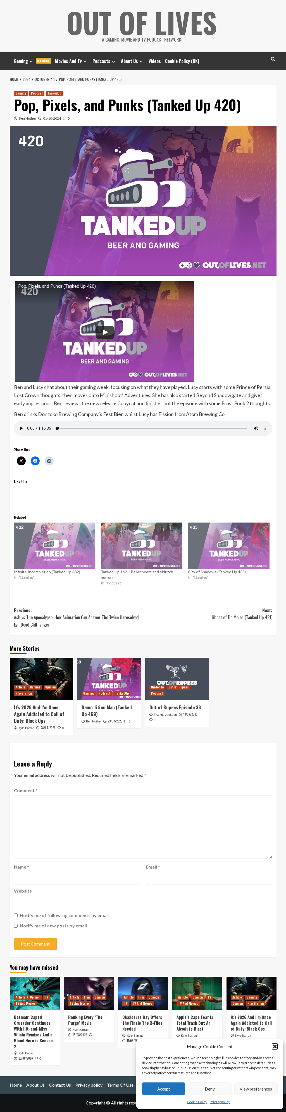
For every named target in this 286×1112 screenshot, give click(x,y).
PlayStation (24, 693)
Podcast (37, 93)
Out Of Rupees (178, 687)
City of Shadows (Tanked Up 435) (217, 571)
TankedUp (54, 93)
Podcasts (101, 61)
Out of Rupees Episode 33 (175, 707)
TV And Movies (25, 1003)
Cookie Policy (197, 1102)
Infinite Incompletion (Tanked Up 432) (47, 571)
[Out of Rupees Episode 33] (177, 679)
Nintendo (157, 687)
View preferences (256, 1088)
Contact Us (60, 1084)
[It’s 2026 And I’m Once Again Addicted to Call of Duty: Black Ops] (41, 679)
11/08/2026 (134, 1040)
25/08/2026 (25, 1058)
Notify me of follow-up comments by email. (65, 915)
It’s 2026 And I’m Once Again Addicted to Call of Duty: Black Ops (39, 714)
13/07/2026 (190, 714)
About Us (129, 61)
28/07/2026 (48, 728)
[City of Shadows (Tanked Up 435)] (229, 546)
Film (87, 997)
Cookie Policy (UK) (182, 61)
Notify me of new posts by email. (54, 925)
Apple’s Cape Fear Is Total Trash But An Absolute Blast (195, 1023)
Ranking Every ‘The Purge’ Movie (85, 1020)
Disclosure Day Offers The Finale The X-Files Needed (142, 1023)
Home (16, 1084)
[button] (275, 1046)
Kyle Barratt (26, 728)
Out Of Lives (141, 22)
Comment (25, 790)
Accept (163, 1088)
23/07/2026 (115, 721)
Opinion (50, 687)
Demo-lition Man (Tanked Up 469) (107, 710)
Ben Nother (27, 118)
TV (47, 997)
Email (153, 866)
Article (20, 687)
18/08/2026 (80, 1035)
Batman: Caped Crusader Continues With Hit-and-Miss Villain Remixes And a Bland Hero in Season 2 (33, 1031)
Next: (242, 614)
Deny (210, 1088)
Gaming (31, 61)
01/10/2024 (52, 118)
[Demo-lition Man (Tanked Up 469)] (109, 679)
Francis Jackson (165, 714)
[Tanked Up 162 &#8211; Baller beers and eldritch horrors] (141, 546)
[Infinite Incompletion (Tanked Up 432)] (55, 546)
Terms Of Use (120, 1084)
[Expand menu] (31, 61)
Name (21, 866)
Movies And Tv (68, 61)
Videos (155, 61)
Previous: (76, 617)
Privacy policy (220, 1102)
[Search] (273, 59)
